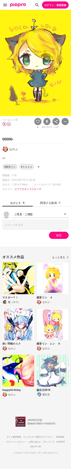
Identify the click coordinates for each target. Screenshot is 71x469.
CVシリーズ (48, 441)
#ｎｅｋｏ (26, 166)
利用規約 (60, 436)
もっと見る (58, 257)
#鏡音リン (10, 166)
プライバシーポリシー (16, 441)
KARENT (61, 441)
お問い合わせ (35, 441)
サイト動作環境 (14, 436)
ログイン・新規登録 (55, 5)
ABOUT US (35, 446)
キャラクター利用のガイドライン (38, 436)
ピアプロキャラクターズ (28, 189)
